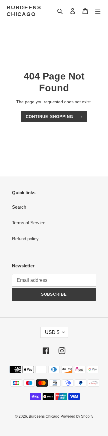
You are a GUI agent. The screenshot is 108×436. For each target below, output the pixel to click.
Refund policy (25, 238)
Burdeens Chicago (24, 11)
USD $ (52, 332)
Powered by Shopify (77, 416)
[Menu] (98, 11)
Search (19, 207)
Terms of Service (28, 222)
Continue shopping (49, 116)
